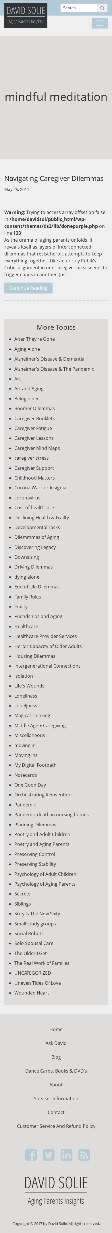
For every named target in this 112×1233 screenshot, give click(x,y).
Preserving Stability (35, 864)
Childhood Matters (34, 478)
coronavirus (27, 498)
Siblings (22, 904)
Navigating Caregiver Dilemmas (53, 178)
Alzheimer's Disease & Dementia (49, 359)
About (56, 1085)
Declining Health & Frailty (41, 517)
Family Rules (27, 597)
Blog (56, 1057)
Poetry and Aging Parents (41, 844)
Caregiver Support (34, 468)
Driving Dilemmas (33, 567)
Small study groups (35, 924)
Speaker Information (56, 1098)
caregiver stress (31, 458)
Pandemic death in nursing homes (51, 814)
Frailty (21, 606)
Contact (56, 1112)
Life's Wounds (29, 686)
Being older (26, 398)
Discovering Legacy (35, 547)
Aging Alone (27, 349)
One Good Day (30, 785)
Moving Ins (26, 755)
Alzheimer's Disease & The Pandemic (54, 369)
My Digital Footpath (35, 765)
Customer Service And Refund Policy (56, 1126)
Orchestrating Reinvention (43, 794)
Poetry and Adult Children (42, 834)
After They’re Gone (34, 339)
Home (56, 1029)
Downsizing (26, 557)
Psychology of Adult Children (45, 874)
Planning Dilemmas (35, 824)
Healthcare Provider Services (45, 636)
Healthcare (26, 626)
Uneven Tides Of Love (37, 983)
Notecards (25, 775)
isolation (23, 676)
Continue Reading (28, 288)
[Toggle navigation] (100, 23)
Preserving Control (34, 854)
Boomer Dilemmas (34, 408)
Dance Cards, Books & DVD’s (56, 1071)
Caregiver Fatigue (33, 428)
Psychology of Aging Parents (45, 884)
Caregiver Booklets (34, 418)
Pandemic (25, 805)
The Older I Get (30, 953)
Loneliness (25, 696)
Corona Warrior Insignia (40, 487)
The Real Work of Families (41, 963)
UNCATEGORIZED (32, 973)
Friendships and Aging (38, 616)
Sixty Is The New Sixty (37, 913)
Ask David (56, 1043)
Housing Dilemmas (34, 656)
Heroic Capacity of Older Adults (48, 646)
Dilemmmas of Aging (36, 537)
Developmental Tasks (37, 527)
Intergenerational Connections (47, 666)
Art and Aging (29, 388)
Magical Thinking (32, 715)
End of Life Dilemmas (37, 587)
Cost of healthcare (34, 507)
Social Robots (29, 933)
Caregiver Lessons (34, 438)
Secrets (22, 894)
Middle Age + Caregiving (40, 725)
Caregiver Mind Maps (37, 448)
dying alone (26, 577)
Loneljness (25, 705)
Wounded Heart (31, 993)
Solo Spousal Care (33, 943)
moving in (25, 745)
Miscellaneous (29, 735)
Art (17, 379)
